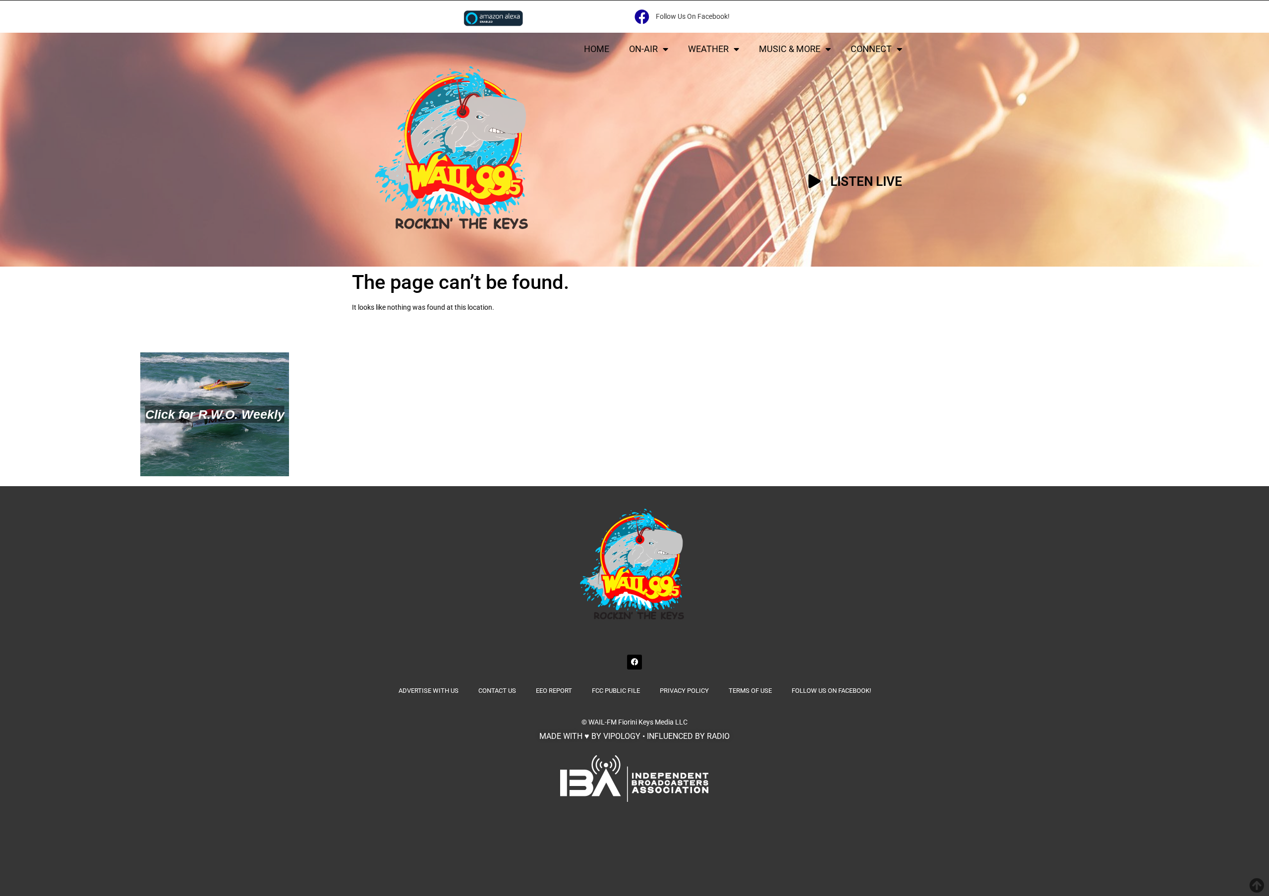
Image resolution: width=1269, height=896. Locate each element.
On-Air (643, 49)
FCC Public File (616, 690)
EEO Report (554, 690)
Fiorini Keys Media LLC (653, 722)
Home (596, 49)
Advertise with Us (429, 690)
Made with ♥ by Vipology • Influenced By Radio (634, 736)
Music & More (789, 49)
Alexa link (493, 18)
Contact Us (497, 690)
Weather (708, 49)
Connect (871, 49)
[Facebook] (634, 662)
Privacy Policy (684, 690)
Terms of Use (750, 690)
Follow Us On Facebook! (831, 690)
